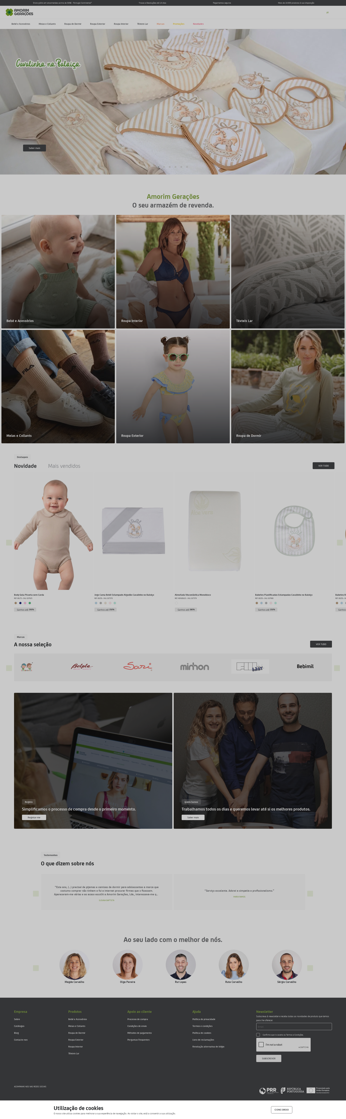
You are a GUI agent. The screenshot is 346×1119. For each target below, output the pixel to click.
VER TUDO (323, 465)
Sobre (17, 1019)
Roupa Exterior (97, 23)
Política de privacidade (203, 1019)
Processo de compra (137, 1019)
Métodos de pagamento (139, 1032)
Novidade (25, 465)
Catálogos (19, 1026)
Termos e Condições (294, 1034)
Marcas (160, 23)
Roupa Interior (121, 23)
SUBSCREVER (269, 1058)
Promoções (178, 23)
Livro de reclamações (203, 1039)
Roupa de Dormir (72, 23)
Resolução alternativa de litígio (208, 1046)
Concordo (281, 1109)
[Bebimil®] (89, 666)
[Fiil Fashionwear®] (33, 666)
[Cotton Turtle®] (312, 666)
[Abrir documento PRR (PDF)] (294, 1090)
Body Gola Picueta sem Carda (29, 594)
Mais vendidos (64, 465)
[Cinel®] (256, 666)
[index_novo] (19, 12)
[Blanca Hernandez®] (200, 666)
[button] (159, 167)
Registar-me (34, 817)
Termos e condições (202, 1026)
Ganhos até (25, 609)
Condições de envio (137, 1026)
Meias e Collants (47, 23)
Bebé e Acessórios (21, 23)
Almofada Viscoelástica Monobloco (193, 594)
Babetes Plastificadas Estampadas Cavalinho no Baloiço (283, 594)
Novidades (198, 23)
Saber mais (34, 148)
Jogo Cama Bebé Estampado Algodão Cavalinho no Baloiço (124, 594)
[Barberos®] (145, 666)
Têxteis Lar (142, 23)
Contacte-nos (21, 1039)
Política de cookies (201, 1032)
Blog (16, 1032)
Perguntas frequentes (138, 1039)
